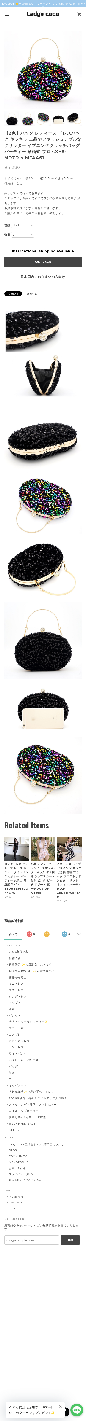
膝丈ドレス (16, 990)
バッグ (13, 1066)
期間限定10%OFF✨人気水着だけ (31, 971)
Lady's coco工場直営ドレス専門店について (36, 1144)
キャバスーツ (18, 1085)
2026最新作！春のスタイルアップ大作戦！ (38, 1098)
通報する (32, 293)
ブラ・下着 (16, 1028)
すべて (13, 934)
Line (12, 1208)
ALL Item (16, 1130)
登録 (70, 1240)
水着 (12, 1009)
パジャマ (15, 1015)
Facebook (15, 1202)
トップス (15, 1002)
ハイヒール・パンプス (24, 1060)
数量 (7, 234)
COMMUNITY (18, 1156)
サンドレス (16, 1047)
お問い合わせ (17, 1168)
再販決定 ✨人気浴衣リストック (30, 964)
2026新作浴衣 (19, 951)
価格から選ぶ (18, 977)
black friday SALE (22, 1123)
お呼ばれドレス (19, 1041)
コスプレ (15, 1034)
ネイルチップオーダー (24, 1110)
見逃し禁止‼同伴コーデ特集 (27, 1117)
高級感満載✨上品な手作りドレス (31, 1091)
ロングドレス (18, 996)
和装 (12, 1072)
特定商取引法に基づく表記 (25, 1180)
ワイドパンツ (18, 1053)
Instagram (16, 1196)
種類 (7, 225)
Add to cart (43, 261)
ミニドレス (16, 983)
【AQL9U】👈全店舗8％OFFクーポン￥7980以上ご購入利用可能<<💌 (43, 5)
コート (13, 1079)
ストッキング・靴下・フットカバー (32, 1104)
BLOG (13, 1150)
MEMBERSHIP (19, 1162)
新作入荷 (15, 958)
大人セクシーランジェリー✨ (28, 1021)
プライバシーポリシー (22, 1174)
